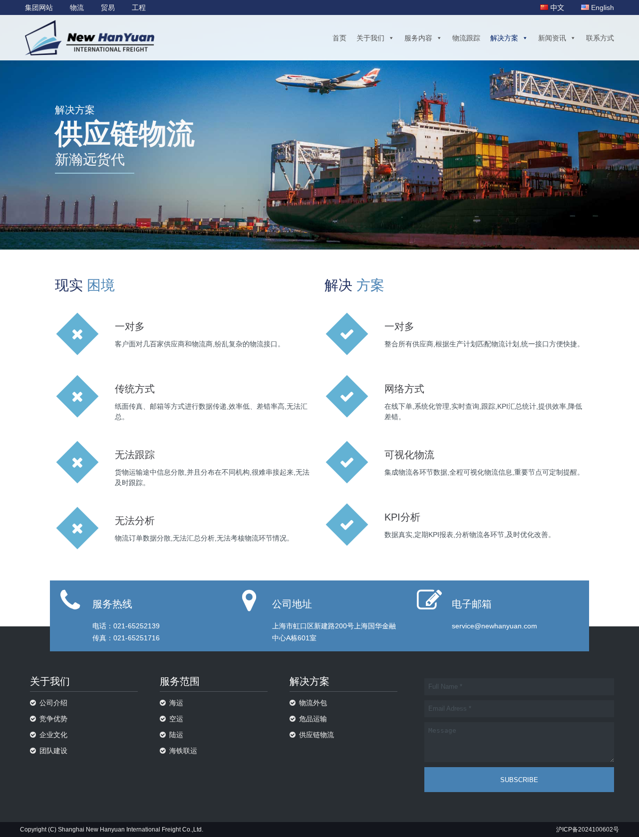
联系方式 (600, 38)
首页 (339, 38)
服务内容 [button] (418, 38)
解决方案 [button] (504, 38)
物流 (77, 7)
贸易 (108, 7)
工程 (139, 7)
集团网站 (39, 7)
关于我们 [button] (370, 38)
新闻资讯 (552, 38)
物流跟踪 (466, 38)
